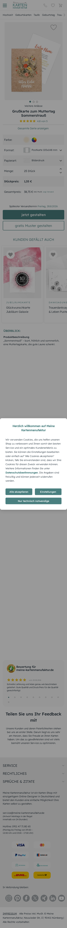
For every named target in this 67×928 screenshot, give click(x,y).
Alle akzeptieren (18, 491)
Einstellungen (48, 491)
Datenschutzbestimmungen (21, 472)
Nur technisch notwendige (33, 501)
